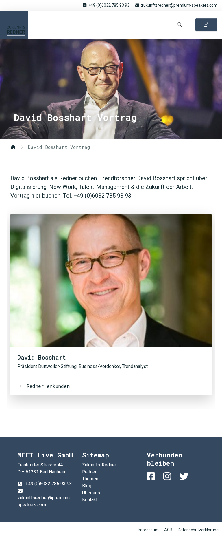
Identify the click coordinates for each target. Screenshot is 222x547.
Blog (86, 485)
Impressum (148, 530)
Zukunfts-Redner (14, 25)
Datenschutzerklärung (198, 530)
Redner (89, 472)
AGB (168, 530)
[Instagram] (168, 476)
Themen (90, 479)
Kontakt (89, 499)
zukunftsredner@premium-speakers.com (179, 5)
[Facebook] (152, 476)
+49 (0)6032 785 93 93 (109, 5)
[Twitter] (185, 476)
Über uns (91, 492)
